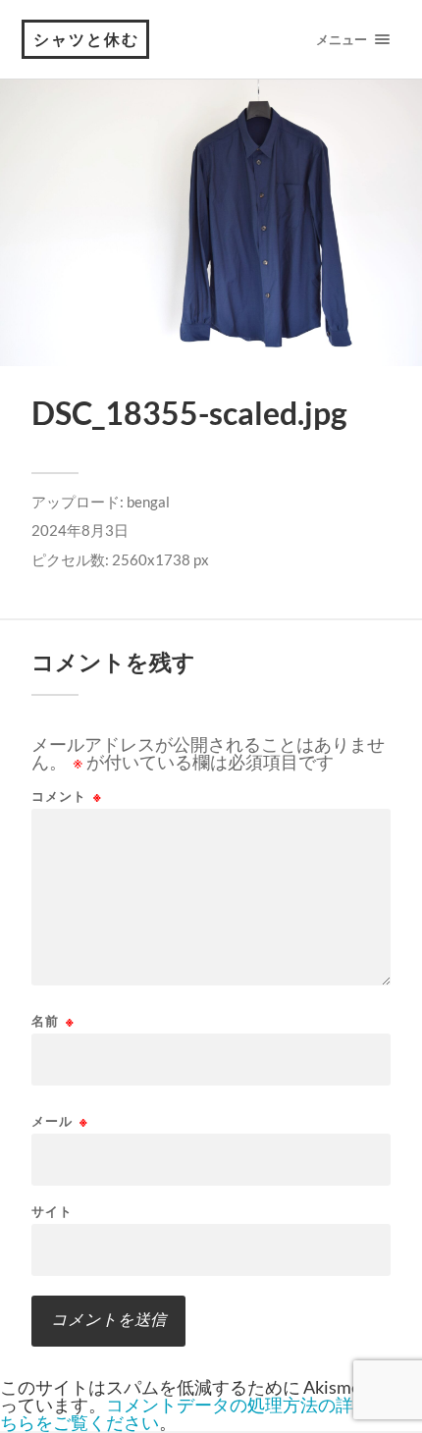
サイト (52, 1211)
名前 (53, 1021)
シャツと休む (86, 38)
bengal (148, 501)
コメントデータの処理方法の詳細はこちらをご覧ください (203, 1413)
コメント (66, 796)
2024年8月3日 (80, 530)
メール (59, 1121)
